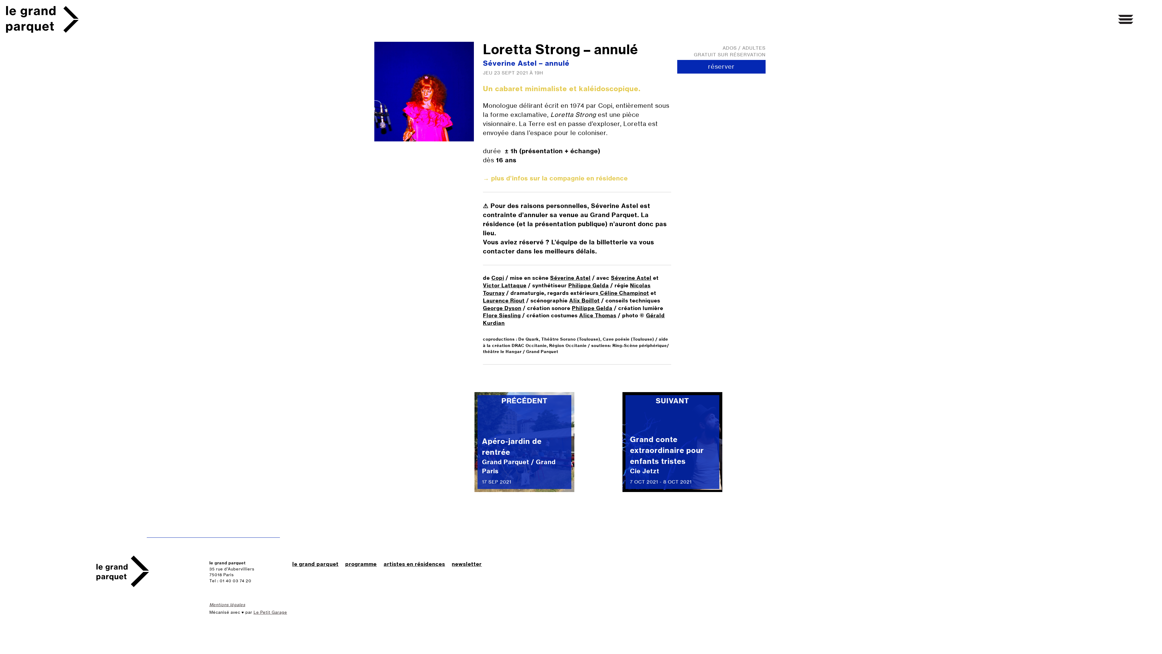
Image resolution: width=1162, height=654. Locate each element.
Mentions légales (227, 604)
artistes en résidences (414, 564)
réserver (721, 66)
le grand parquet (315, 564)
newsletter (467, 564)
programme (361, 564)
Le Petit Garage (270, 612)
